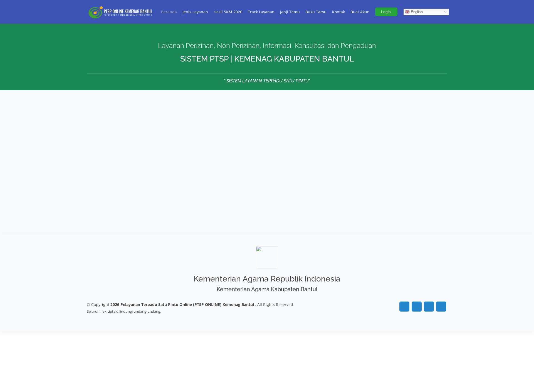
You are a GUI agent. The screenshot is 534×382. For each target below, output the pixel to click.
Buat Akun (360, 11)
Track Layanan (261, 11)
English (416, 11)
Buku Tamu (316, 11)
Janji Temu (290, 11)
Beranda (169, 11)
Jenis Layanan (195, 11)
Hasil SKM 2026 (228, 11)
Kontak (338, 11)
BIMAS (129, 218)
